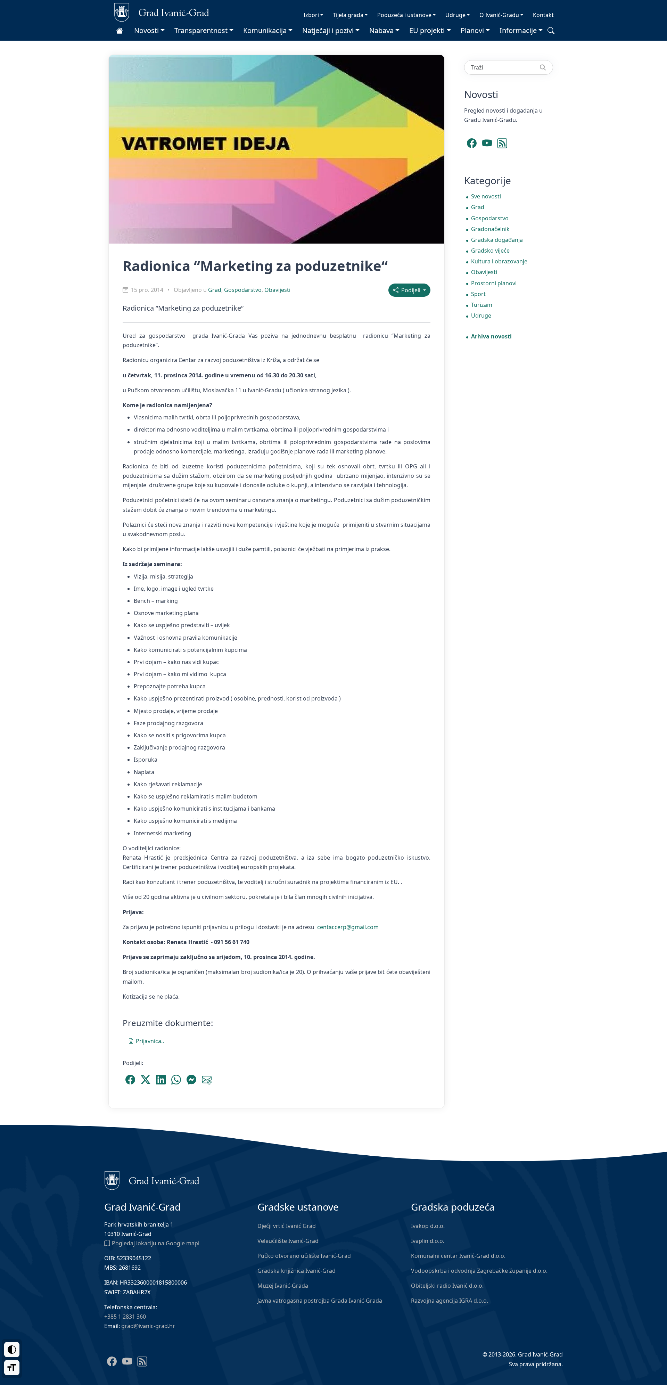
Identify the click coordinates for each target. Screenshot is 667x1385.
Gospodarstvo (243, 290)
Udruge (455, 15)
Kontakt (543, 15)
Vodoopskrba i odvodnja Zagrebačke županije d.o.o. (479, 1271)
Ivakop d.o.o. (428, 1226)
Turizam (481, 305)
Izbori (311, 15)
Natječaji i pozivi (328, 30)
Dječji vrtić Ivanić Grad (286, 1226)
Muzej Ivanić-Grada (282, 1285)
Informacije (518, 30)
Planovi (472, 30)
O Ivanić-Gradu (499, 15)
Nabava (381, 30)
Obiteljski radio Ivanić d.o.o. (447, 1285)
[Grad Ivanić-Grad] (161, 12)
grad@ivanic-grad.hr (148, 1326)
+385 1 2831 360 (125, 1316)
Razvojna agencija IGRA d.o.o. (449, 1300)
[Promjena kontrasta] (11, 1349)
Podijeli (410, 290)
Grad (214, 290)
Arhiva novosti (491, 336)
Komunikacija (265, 30)
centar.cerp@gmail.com (348, 927)
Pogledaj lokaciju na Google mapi (155, 1243)
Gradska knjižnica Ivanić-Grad (296, 1271)
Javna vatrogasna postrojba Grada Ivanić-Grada (319, 1300)
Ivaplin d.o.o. (427, 1241)
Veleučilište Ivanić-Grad (288, 1241)
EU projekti (427, 30)
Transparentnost (201, 30)
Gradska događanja (497, 240)
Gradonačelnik (490, 229)
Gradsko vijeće (490, 250)
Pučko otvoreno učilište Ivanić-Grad (304, 1256)
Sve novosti (486, 196)
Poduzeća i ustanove (404, 15)
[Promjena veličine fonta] (11, 1367)
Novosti (146, 30)
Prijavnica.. (150, 1041)
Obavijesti (277, 290)
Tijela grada (348, 15)
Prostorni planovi (494, 283)
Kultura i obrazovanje (499, 261)
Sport (478, 294)
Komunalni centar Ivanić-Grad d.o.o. (458, 1256)
